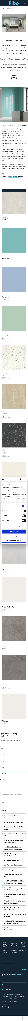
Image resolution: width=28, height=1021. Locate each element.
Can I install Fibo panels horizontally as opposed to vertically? (15, 922)
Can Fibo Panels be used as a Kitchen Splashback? (12, 909)
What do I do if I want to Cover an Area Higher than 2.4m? (14, 902)
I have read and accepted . (12, 794)
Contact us (8, 985)
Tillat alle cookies (14, 531)
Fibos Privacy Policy (18, 974)
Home (3, 8)
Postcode (4, 773)
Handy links (8, 989)
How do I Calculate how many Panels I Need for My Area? (13, 889)
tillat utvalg (14, 536)
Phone (3, 767)
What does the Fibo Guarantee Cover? (13, 875)
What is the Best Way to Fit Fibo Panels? (14, 828)
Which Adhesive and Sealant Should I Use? (15, 835)
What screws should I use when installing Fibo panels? (13, 929)
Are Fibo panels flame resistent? (13, 865)
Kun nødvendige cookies (14, 540)
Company (3, 761)
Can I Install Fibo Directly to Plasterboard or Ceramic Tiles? (13, 848)
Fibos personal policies (17, 794)
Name (3, 748)
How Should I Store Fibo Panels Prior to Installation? (13, 842)
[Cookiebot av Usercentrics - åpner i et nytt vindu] (19, 479)
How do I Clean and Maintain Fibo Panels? (14, 896)
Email (3, 755)
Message (2, 779)
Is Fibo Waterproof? (10, 870)
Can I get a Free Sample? (11, 861)
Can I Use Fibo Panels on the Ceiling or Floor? (15, 916)
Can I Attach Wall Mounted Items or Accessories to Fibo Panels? (14, 882)
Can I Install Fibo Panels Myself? (14, 823)
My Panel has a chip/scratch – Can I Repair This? (14, 855)
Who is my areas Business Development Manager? (11, 817)
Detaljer (21, 526)
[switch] (24, 511)
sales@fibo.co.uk (14, 176)
